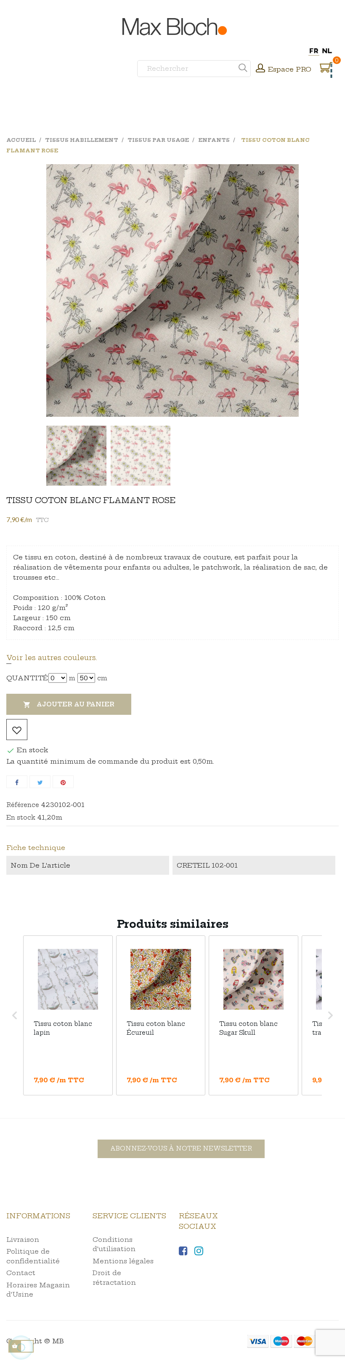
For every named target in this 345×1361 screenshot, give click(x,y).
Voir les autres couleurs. (51, 657)
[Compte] (260, 69)
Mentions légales (123, 1261)
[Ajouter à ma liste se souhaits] (16, 729)
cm (102, 678)
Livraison (22, 1240)
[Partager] (17, 782)
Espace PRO (289, 69)
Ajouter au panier (68, 704)
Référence (22, 805)
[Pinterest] (63, 782)
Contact (20, 1273)
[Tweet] (40, 782)
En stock (20, 817)
